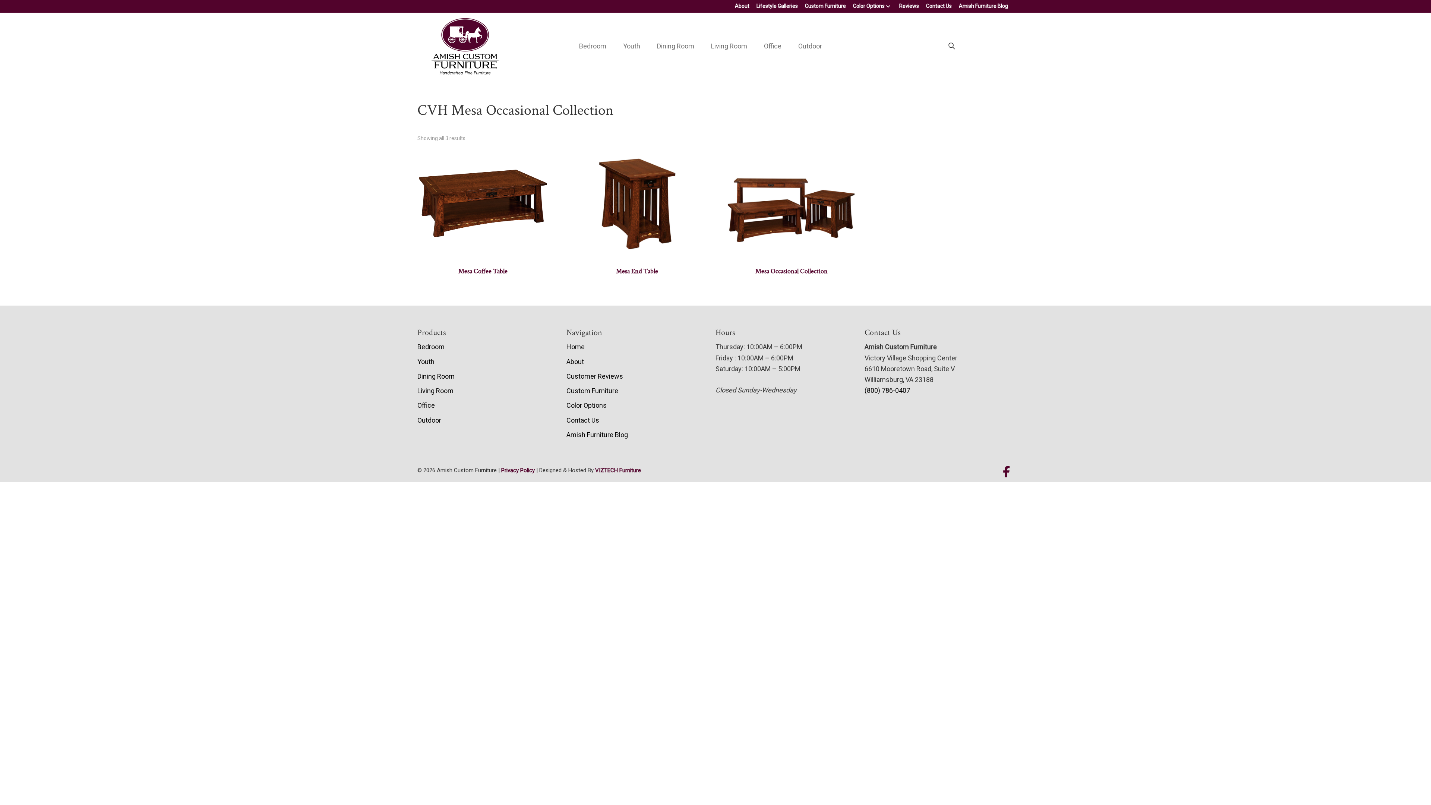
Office (772, 46)
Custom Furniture (825, 6)
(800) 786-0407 (887, 390)
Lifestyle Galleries (777, 6)
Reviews (909, 6)
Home (575, 347)
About (742, 6)
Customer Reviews (594, 376)
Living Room (729, 46)
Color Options (869, 6)
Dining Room (675, 46)
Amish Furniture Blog (983, 6)
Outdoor (810, 46)
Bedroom (592, 46)
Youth (631, 46)
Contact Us (939, 6)
